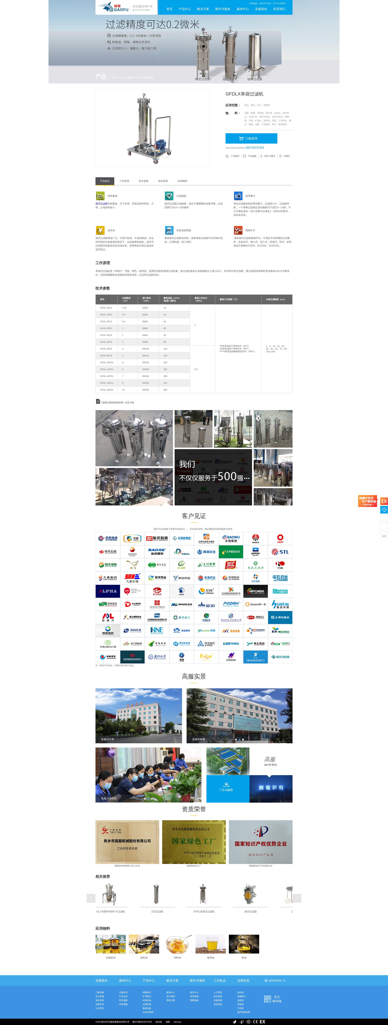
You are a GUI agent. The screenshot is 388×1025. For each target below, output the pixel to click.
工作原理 (124, 181)
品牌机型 (243, 980)
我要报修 (194, 1000)
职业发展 (218, 996)
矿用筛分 (147, 996)
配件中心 (194, 992)
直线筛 (240, 1004)
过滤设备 (129, 77)
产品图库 (235, 156)
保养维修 (194, 996)
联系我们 (279, 9)
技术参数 (144, 181)
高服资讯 (123, 992)
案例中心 (170, 992)
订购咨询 (251, 138)
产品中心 (185, 9)
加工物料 (170, 996)
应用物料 (182, 181)
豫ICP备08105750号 (142, 1022)
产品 (121, 77)
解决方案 (203, 9)
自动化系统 (148, 1012)
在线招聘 (218, 1000)
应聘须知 (218, 1004)
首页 (169, 9)
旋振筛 (240, 1000)
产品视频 (252, 156)
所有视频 (123, 1004)
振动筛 (240, 992)
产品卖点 (105, 181)
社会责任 (99, 1008)
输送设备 (147, 1008)
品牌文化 (99, 1004)
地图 (168, 1022)
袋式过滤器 (101, 203)
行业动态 (123, 996)
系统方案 (170, 1000)
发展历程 (99, 1000)
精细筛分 (147, 992)
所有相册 (123, 1000)
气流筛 (240, 1008)
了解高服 (99, 992)
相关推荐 (163, 181)
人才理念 (218, 992)
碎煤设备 (147, 1000)
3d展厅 (287, 156)
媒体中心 (243, 9)
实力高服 (99, 996)
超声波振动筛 (243, 1012)
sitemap (177, 1022)
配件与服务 (223, 9)
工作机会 (220, 980)
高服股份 (261, 9)
